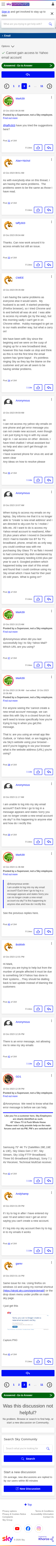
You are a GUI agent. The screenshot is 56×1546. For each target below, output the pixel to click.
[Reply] (49, 147)
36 (9, 592)
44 (9, 1243)
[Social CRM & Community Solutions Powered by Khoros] (46, 1539)
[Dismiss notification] (52, 13)
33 (9, 257)
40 (9, 924)
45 (9, 1354)
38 (9, 764)
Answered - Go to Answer (28, 65)
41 (9, 1002)
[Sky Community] (18, 4)
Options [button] (5, 46)
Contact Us (48, 1517)
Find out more (10, 118)
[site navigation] (3, 4)
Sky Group (7, 1520)
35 (9, 473)
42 (9, 1056)
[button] (51, 97)
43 (9, 1173)
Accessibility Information (42, 1514)
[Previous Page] (7, 86)
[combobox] (25, 24)
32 (9, 203)
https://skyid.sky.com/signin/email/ (24, 1290)
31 (9, 140)
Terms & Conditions (44, 1511)
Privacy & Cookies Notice (14, 1514)
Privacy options (9, 1511)
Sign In (52, 5)
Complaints (7, 1517)
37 (9, 658)
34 (9, 380)
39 (9, 834)
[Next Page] (49, 86)
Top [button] (29, 1504)
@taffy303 (9, 125)
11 (41, 86)
